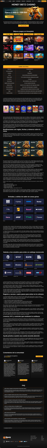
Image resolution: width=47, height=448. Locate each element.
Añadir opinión (39, 356)
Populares (7, 34)
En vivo (18, 34)
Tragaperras (38, 34)
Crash (28, 34)
